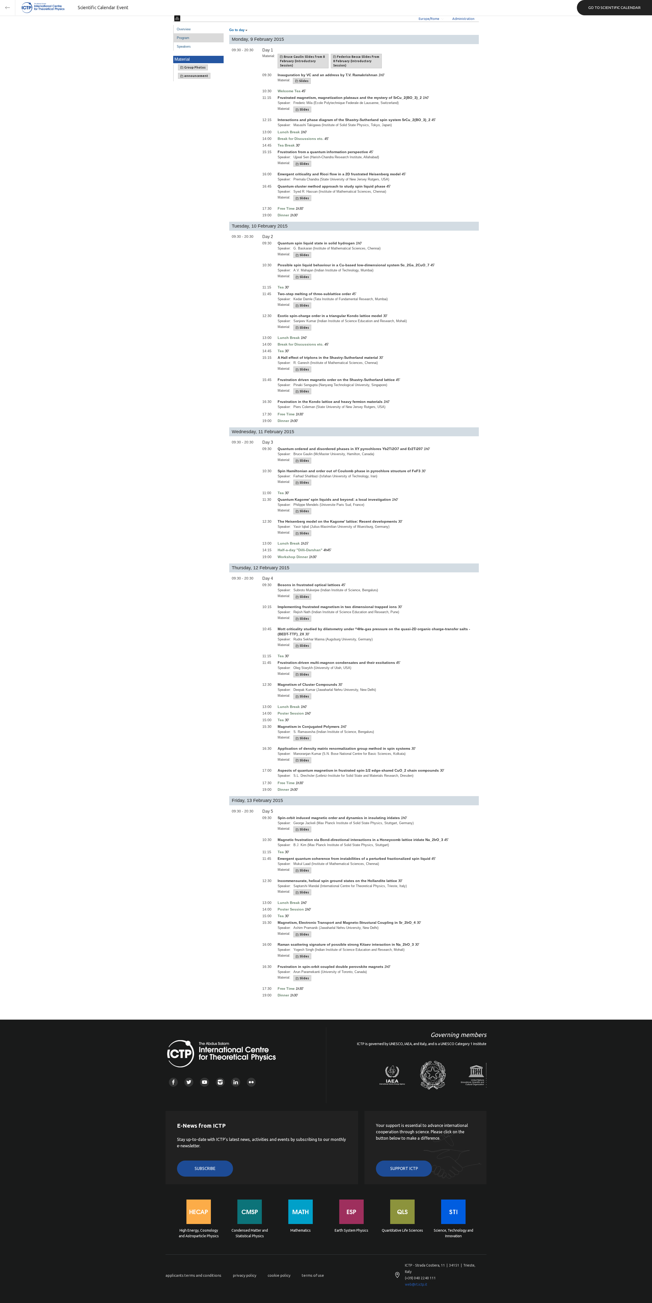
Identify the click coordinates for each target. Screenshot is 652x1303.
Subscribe (205, 1168)
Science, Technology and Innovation (453, 1233)
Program (183, 38)
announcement (195, 75)
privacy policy (244, 1275)
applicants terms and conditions (193, 1275)
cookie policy (279, 1275)
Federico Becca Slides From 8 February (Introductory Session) (356, 61)
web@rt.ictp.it (416, 1284)
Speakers (184, 46)
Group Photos (194, 67)
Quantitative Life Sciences (402, 1230)
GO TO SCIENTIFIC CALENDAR (614, 7)
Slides (303, 81)
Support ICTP (404, 1168)
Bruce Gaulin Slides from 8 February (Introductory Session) (302, 61)
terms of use (313, 1275)
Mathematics (300, 1230)
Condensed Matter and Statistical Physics (250, 1233)
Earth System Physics (351, 1230)
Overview (184, 29)
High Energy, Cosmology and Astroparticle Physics (199, 1233)
